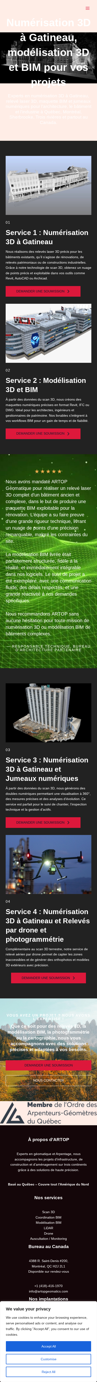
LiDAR (48, 1228)
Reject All (48, 1372)
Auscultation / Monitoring (48, 1239)
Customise (49, 1359)
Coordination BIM (48, 1217)
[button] (43, 291)
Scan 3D (48, 1212)
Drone (48, 1233)
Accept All (48, 1346)
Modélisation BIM (48, 1222)
